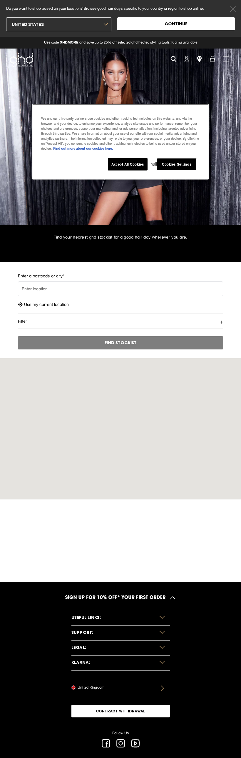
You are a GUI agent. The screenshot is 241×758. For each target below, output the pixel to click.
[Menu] (225, 58)
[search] (173, 58)
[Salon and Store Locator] (199, 58)
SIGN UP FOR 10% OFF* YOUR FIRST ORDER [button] (115, 597)
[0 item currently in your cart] (212, 58)
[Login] (186, 58)
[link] (120, 43)
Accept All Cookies (127, 164)
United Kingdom (91, 687)
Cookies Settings (176, 164)
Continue (176, 24)
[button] (120, 618)
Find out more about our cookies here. (83, 148)
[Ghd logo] (21, 60)
